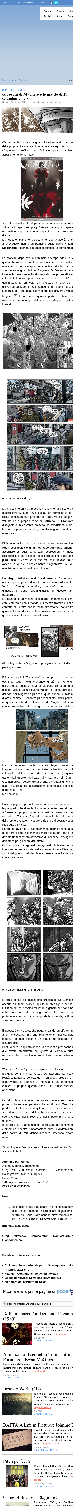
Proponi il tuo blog (25, 3)
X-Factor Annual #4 (51, 1219)
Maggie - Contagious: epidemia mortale (31, 1273)
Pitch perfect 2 (17, 1461)
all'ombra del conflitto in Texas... (27, 1282)
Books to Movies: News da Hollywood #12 (33, 1277)
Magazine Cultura (15, 80)
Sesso (59, 16)
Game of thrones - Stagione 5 (30, 1497)
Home (6, 3)
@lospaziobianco (55, 102)
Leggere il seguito (61, 1334)
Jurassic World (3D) (22, 1388)
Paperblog (19, 13)
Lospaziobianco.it (38, 102)
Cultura (60, 11)
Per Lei (47, 16)
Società (47, 11)
